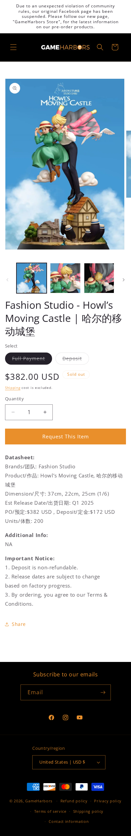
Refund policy (74, 800)
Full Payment (32, 360)
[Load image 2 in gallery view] (65, 278)
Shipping (12, 387)
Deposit (75, 360)
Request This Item (65, 436)
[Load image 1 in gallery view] (31, 278)
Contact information (69, 821)
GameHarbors (38, 800)
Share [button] (19, 624)
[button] (13, 47)
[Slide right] (123, 279)
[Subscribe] (103, 692)
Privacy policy (108, 800)
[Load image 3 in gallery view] (99, 278)
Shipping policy (88, 811)
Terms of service (50, 811)
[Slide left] (7, 279)
